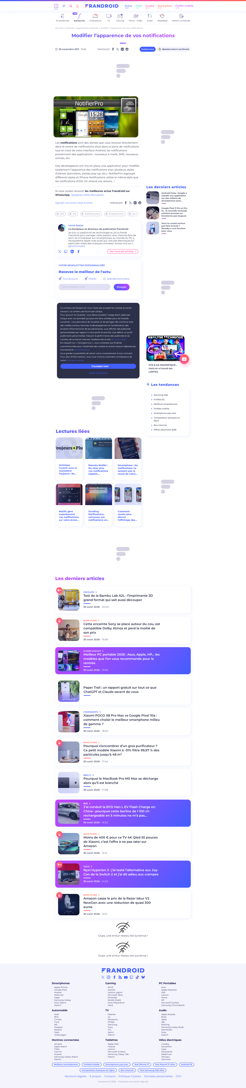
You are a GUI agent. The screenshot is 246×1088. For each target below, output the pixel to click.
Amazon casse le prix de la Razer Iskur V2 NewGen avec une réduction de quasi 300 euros (117, 903)
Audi (56, 1014)
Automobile (59, 1010)
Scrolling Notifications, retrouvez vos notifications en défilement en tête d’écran (97, 515)
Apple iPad (113, 1044)
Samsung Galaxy (62, 1000)
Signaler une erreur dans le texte (74, 202)
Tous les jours (70, 278)
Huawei (58, 992)
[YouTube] (126, 977)
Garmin (58, 1051)
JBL (163, 1022)
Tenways (165, 1057)
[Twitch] (131, 977)
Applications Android (87, 28)
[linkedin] (72, 251)
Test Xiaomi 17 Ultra (165, 1064)
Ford (56, 1022)
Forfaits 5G (159, 399)
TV (107, 1010)
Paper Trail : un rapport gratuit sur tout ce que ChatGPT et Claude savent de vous (119, 690)
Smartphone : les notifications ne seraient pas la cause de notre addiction (128, 469)
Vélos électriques (170, 1040)
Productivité (116, 213)
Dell (163, 992)
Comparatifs (91, 712)
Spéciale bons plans (118, 278)
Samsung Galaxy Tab (118, 1054)
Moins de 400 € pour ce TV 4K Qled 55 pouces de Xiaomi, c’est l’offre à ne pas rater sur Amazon (120, 842)
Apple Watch (60, 1046)
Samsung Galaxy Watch (66, 1057)
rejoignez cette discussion (87, 194)
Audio (163, 1010)
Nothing (165, 1024)
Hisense (111, 1014)
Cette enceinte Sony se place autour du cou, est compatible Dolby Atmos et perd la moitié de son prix (121, 628)
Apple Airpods (168, 1014)
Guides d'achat (92, 651)
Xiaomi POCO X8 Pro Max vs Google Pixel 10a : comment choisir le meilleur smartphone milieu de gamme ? (121, 720)
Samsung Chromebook (172, 1005)
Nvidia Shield (114, 1000)
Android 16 (186, 1064)
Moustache (166, 1051)
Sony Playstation (116, 1002)
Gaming (110, 983)
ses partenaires (81, 350)
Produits (89, 592)
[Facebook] (114, 977)
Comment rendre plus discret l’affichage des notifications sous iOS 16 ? (126, 515)
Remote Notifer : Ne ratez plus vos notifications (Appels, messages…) (98, 469)
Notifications (92, 213)
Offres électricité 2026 (165, 429)
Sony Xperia (60, 1002)
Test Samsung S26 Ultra (152, 1070)
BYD (56, 1017)
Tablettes (111, 1040)
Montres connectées (65, 1040)
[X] (103, 977)
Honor (164, 997)
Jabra (164, 1019)
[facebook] (78, 251)
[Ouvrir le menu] (56, 6)
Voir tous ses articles (122, 251)
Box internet (160, 425)
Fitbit (57, 1049)
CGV (178, 1076)
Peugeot (58, 1027)
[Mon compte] (77, 6)
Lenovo (165, 995)
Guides (149, 5)
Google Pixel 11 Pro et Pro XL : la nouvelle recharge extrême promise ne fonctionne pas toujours (174, 212)
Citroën (58, 1019)
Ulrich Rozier (76, 225)
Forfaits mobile (161, 408)
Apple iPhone (60, 987)
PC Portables (167, 983)
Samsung (112, 1024)
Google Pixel (60, 990)
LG (109, 1017)
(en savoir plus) (118, 339)
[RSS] (120, 977)
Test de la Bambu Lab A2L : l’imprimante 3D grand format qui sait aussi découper (118, 598)
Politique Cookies (130, 1076)
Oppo (57, 997)
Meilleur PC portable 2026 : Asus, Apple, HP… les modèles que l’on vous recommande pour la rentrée (121, 659)
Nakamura (166, 1054)
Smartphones (61, 983)
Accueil (59, 28)
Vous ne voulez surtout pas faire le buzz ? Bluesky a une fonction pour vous (173, 227)
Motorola (58, 995)
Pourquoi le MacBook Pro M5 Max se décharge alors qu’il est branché (120, 781)
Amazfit (58, 1044)
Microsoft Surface (170, 1002)
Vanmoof (165, 1059)
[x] (59, 251)
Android (69, 28)
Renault (58, 1029)
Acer (163, 987)
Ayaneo (111, 990)
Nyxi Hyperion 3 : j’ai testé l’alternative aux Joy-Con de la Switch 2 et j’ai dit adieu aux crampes (120, 872)
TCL (109, 1029)
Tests (138, 5)
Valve (110, 1005)
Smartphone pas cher (165, 413)
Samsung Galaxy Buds (172, 1027)
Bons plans (165, 5)
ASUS (110, 987)
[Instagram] (108, 977)
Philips (111, 1022)
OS (74, 213)
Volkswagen (60, 1035)
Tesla (56, 1032)
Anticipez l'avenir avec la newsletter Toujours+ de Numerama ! (68, 469)
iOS (62, 213)
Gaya (163, 1049)
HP (162, 1000)
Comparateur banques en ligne (98, 1070)
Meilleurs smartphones (165, 404)
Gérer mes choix (98, 372)
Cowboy (165, 1044)
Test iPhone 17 (141, 1064)
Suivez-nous (147, 49)
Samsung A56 (161, 395)
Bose (163, 1017)
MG (56, 1024)
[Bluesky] (143, 977)
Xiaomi (57, 1005)
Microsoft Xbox (115, 995)
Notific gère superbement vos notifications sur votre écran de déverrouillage (69, 515)
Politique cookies (74, 360)
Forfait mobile (184, 5)
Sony (110, 1027)
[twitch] (65, 251)
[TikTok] (137, 977)
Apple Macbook (169, 990)
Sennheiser (166, 1029)
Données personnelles (158, 1076)
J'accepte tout (100, 366)
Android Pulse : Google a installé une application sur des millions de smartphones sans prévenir (174, 198)
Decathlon (166, 1046)
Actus (128, 5)
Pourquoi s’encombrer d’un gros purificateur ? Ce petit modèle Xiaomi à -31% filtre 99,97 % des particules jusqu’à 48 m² (121, 750)
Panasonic (113, 1019)
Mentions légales (75, 1076)
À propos (95, 1076)
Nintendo (112, 997)
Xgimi (111, 1032)
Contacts (109, 1076)
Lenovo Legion (115, 992)
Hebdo (92, 278)
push (135, 213)
